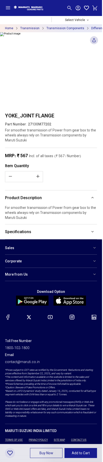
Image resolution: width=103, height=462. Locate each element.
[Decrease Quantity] (10, 176)
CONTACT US (78, 440)
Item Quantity (17, 165)
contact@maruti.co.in (22, 362)
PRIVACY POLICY (38, 440)
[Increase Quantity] (38, 176)
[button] (46, 453)
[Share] (94, 41)
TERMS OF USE (14, 440)
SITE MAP (59, 440)
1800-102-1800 (17, 348)
